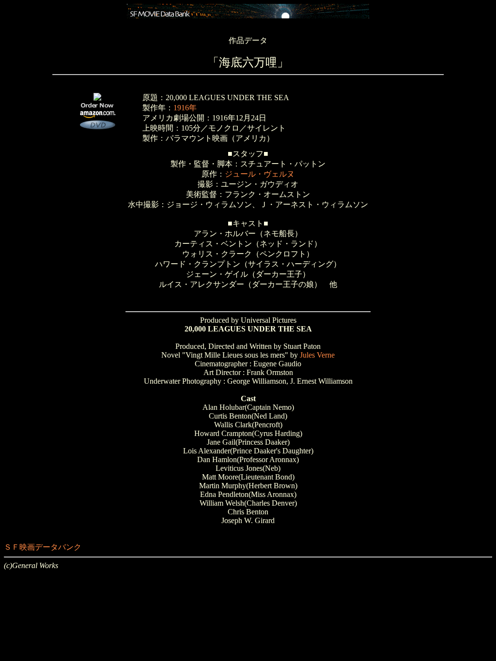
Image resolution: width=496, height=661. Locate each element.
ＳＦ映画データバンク (42, 547)
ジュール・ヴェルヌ (259, 174)
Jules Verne (317, 355)
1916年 (185, 108)
